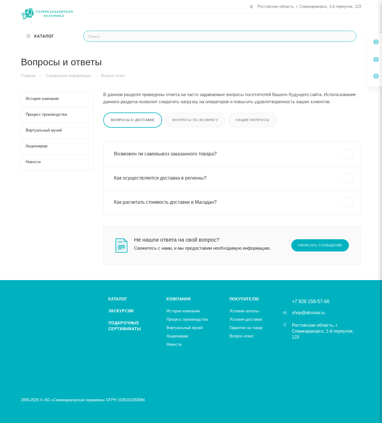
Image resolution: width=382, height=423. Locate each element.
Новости (174, 344)
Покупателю (244, 299)
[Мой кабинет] (358, 22)
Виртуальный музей (185, 327)
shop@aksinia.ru (308, 312)
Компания (178, 299)
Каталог (117, 299)
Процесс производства (187, 319)
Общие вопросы (252, 120)
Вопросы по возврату (195, 120)
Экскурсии (121, 311)
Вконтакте (176, 376)
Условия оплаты (244, 311)
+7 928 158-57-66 (310, 301)
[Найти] (350, 36)
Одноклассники (206, 376)
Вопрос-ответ (241, 336)
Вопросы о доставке (132, 120)
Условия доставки (245, 319)
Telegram (191, 376)
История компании (183, 311)
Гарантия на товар (245, 327)
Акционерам (177, 336)
